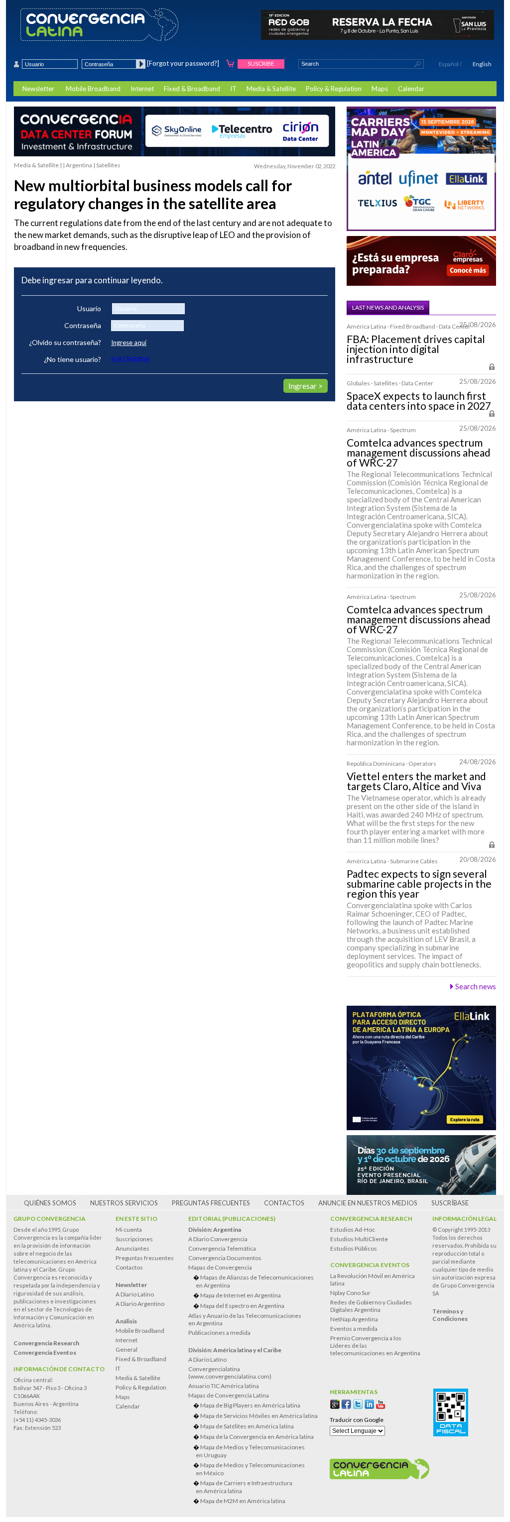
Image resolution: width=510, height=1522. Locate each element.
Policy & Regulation (334, 89)
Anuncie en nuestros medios (367, 1203)
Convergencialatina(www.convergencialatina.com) (229, 1372)
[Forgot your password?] (183, 63)
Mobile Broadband (93, 89)
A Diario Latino (135, 1294)
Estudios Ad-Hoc (352, 1229)
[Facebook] (346, 1404)
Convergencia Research (371, 1218)
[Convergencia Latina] (116, 25)
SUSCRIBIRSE (130, 359)
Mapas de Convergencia (220, 1267)
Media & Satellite (271, 89)
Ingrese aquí (128, 343)
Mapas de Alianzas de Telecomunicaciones (255, 1281)
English (482, 64)
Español (449, 64)
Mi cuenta (129, 1229)
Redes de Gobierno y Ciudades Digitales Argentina (371, 1305)
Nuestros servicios (124, 1203)
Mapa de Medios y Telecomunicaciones (250, 1451)
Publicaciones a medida (219, 1332)
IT (233, 89)
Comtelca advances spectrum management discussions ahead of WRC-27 (419, 453)
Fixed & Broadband (192, 89)
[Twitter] (358, 1404)
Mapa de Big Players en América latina (250, 1405)
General (126, 1349)
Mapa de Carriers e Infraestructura (244, 1487)
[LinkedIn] (369, 1404)
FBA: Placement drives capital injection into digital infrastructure (416, 349)
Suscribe (261, 63)
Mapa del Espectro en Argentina (242, 1305)
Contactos (284, 1203)
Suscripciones (134, 1239)
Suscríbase (450, 1203)
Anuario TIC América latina (223, 1386)
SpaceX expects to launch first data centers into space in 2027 (419, 401)
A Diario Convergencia (218, 1239)
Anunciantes (132, 1248)
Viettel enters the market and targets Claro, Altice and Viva (416, 781)
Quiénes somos (50, 1203)
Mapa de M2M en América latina (242, 1501)
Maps (380, 89)
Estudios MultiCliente (359, 1239)
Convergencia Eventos (369, 1265)
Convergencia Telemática (222, 1248)
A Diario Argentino (140, 1303)
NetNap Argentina (354, 1319)
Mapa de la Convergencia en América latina (257, 1436)
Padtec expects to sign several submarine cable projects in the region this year (419, 884)
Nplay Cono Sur (350, 1292)
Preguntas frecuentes (211, 1203)
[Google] (335, 1404)
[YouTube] (381, 1404)
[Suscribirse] (230, 64)
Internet (142, 89)
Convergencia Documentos (224, 1258)
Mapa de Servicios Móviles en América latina (259, 1415)
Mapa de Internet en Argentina (240, 1295)
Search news (475, 986)
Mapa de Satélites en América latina (247, 1426)
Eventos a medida (354, 1328)
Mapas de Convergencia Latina (228, 1395)
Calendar (411, 89)
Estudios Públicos (353, 1248)
